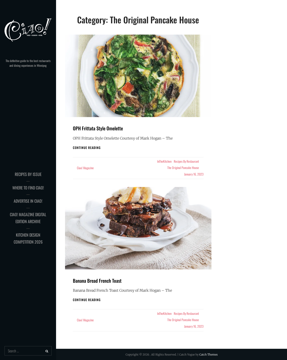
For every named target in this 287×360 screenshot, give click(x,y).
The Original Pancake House (183, 167)
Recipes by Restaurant (186, 161)
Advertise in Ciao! (28, 201)
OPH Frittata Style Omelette (98, 128)
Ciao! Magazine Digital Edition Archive (28, 217)
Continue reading (87, 147)
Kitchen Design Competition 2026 (28, 238)
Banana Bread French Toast (97, 280)
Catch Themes (208, 354)
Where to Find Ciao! (28, 188)
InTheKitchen (164, 161)
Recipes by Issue (28, 174)
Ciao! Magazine (85, 167)
